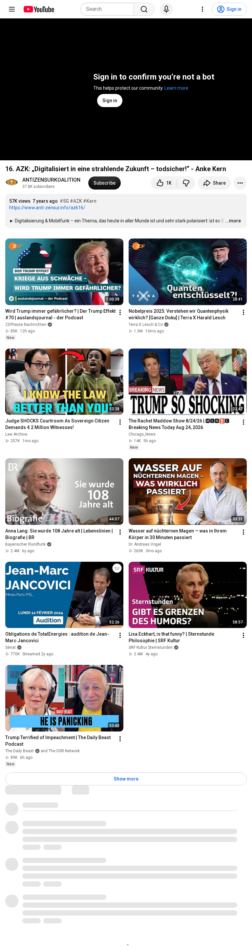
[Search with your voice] (166, 9)
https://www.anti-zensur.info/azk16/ (47, 207)
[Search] (144, 9)
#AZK (76, 201)
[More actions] (240, 183)
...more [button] (233, 220)
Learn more (176, 88)
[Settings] (202, 9)
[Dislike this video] (186, 183)
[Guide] (12, 9)
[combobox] (109, 9)
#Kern (89, 201)
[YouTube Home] (38, 9)
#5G (64, 201)
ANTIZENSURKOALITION (51, 180)
